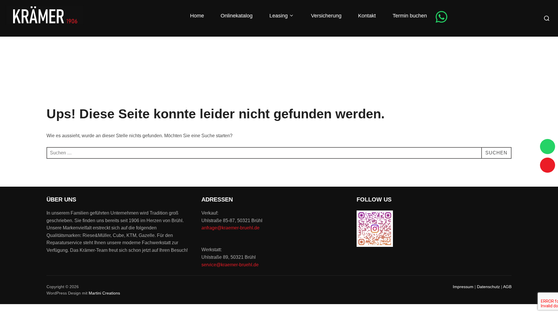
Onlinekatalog (236, 16)
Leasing (278, 16)
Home (196, 16)
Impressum (463, 286)
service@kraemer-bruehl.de (230, 264)
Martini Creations (104, 293)
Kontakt (366, 16)
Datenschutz (488, 286)
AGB (507, 286)
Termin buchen (409, 16)
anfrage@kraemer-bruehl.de (230, 227)
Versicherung (325, 16)
